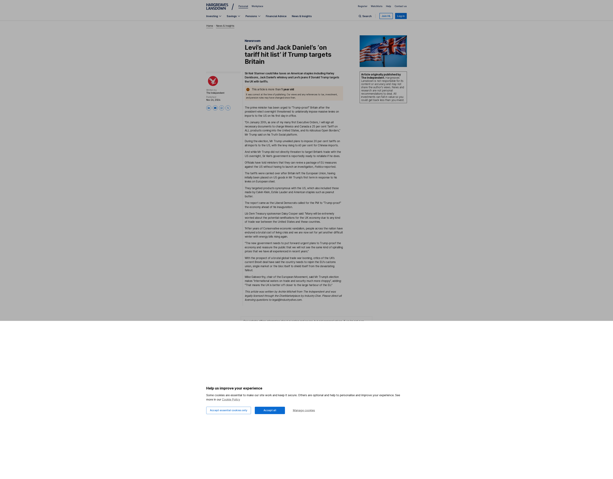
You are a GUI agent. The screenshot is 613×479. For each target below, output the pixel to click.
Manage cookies (304, 410)
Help (388, 6)
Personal (243, 6)
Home (209, 25)
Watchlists (376, 6)
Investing (212, 16)
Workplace (257, 6)
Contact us (401, 6)
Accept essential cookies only (228, 410)
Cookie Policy (231, 399)
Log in (401, 16)
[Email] (215, 107)
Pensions (251, 16)
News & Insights (302, 16)
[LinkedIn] (208, 107)
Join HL (386, 16)
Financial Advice (276, 16)
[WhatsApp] (221, 107)
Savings (232, 16)
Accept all (270, 410)
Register (362, 6)
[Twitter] (228, 107)
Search (367, 16)
